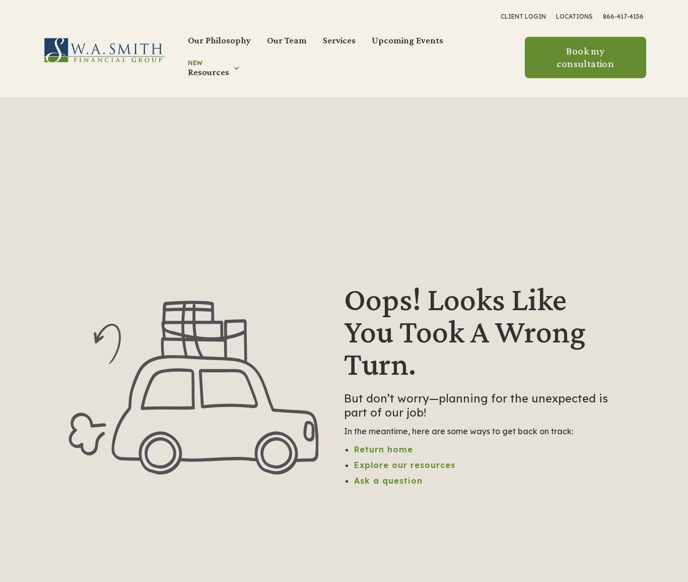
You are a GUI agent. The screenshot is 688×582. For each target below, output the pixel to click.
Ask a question (388, 481)
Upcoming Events (407, 40)
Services (339, 40)
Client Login (523, 16)
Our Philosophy (219, 40)
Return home (383, 449)
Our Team (287, 40)
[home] (105, 49)
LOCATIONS (574, 16)
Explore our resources (404, 465)
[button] (214, 72)
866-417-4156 (623, 16)
